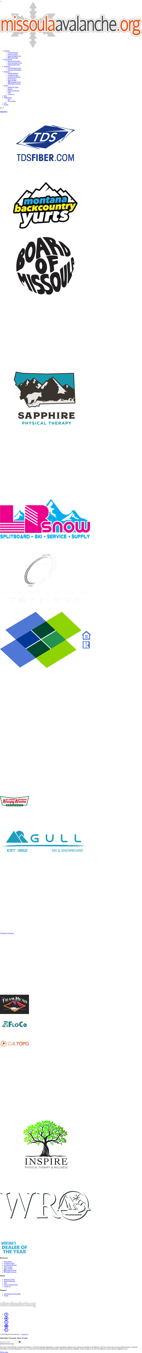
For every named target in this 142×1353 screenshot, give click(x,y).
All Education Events (14, 68)
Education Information (14, 70)
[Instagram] (6, 1322)
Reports (10, 89)
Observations (8, 59)
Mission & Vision (13, 87)
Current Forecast (13, 52)
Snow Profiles (12, 80)
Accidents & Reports (14, 77)
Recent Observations (14, 61)
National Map (13, 58)
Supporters (3, 111)
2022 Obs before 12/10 (15, 63)
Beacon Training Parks (11, 1284)
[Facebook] (6, 1314)
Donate (6, 104)
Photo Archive (12, 78)
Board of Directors (13, 90)
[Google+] (6, 1330)
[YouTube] (6, 1326)
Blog (5, 96)
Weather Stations (13, 73)
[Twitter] (6, 1318)
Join (9, 99)
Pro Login (5, 1352)
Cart (5, 103)
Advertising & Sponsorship (12, 1294)
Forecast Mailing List (14, 56)
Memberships (8, 97)
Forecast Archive (13, 54)
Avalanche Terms (15, 82)
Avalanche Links (13, 75)
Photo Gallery (8, 1267)
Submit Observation (14, 64)
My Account (11, 101)
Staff (9, 92)
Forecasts (7, 51)
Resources (7, 71)
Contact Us (11, 94)
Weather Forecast (15, 84)
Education (7, 66)
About (6, 85)
